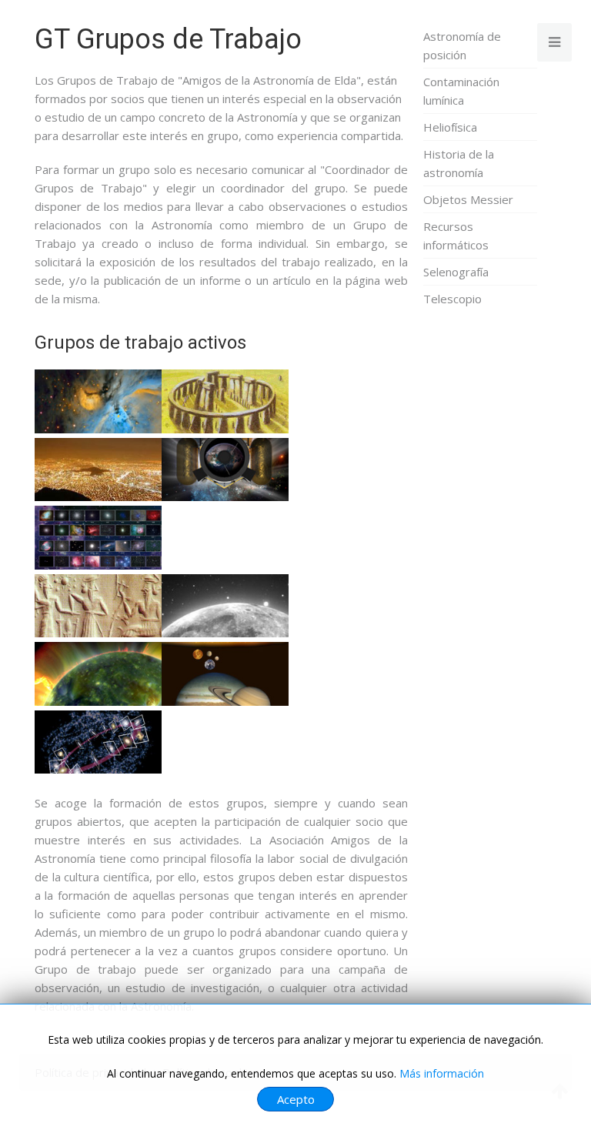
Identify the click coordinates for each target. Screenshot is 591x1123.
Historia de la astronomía (458, 163)
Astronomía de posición (462, 45)
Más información (441, 1073)
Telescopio (452, 298)
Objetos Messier (468, 199)
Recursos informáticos (456, 235)
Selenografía (456, 271)
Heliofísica (450, 127)
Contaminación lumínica (461, 91)
